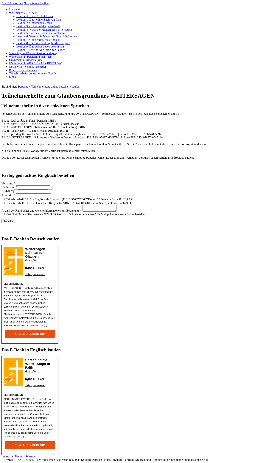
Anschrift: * (8, 195)
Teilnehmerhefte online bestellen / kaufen (55, 86)
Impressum (7, 456)
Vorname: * (8, 183)
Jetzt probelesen (35, 274)
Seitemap (30, 456)
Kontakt (20, 456)
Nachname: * (9, 187)
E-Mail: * (7, 191)
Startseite (23, 86)
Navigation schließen (36, 3)
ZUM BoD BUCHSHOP (30, 333)
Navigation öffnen (12, 3)
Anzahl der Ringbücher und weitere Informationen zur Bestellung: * (41, 210)
